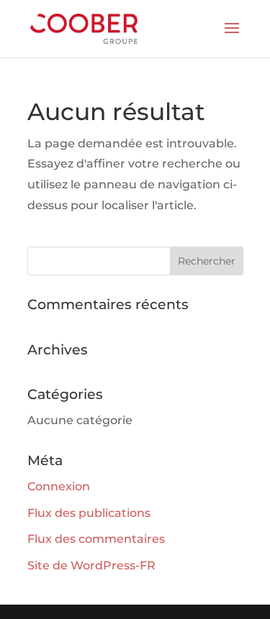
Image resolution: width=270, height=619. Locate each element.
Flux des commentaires (96, 539)
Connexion (58, 486)
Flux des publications (88, 513)
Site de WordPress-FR (91, 565)
